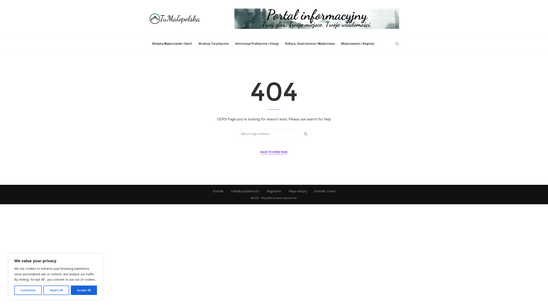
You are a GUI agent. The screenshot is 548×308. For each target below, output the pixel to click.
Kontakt (218, 191)
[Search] (397, 44)
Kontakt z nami (324, 191)
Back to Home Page (274, 152)
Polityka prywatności (245, 191)
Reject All (56, 290)
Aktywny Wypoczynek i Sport (172, 43)
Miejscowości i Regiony (357, 43)
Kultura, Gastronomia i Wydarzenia (310, 43)
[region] (56, 276)
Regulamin (274, 191)
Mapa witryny (298, 191)
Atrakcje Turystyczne (213, 43)
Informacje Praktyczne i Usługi (257, 43)
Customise (28, 290)
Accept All (84, 290)
